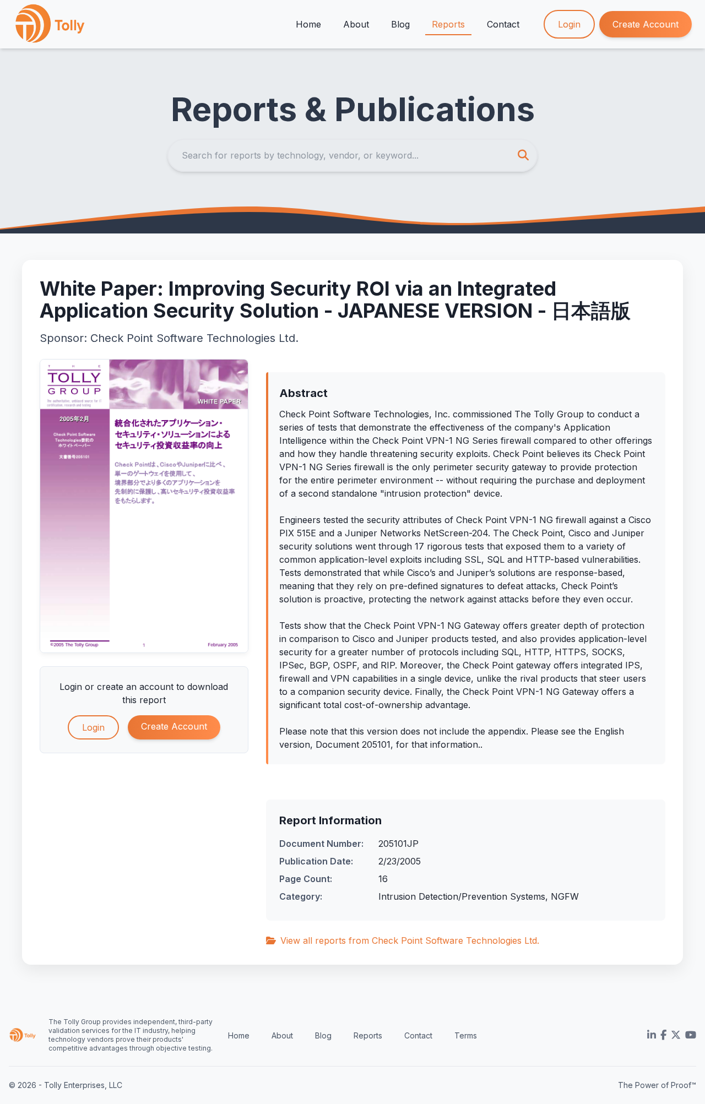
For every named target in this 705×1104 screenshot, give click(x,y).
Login (569, 24)
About (356, 24)
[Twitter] (676, 1035)
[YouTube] (690, 1035)
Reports (448, 24)
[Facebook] (663, 1035)
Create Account (645, 24)
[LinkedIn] (651, 1035)
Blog (400, 24)
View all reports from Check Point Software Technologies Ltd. (409, 940)
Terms (465, 1035)
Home (308, 24)
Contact (503, 24)
